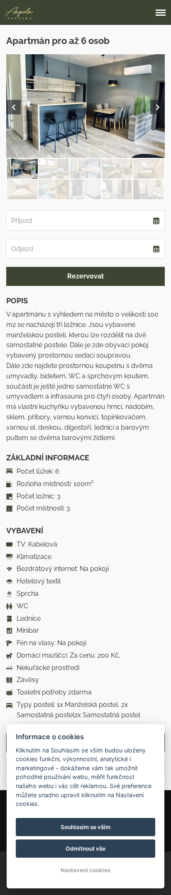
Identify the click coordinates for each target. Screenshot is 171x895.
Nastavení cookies (85, 870)
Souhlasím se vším (85, 827)
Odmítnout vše (85, 848)
